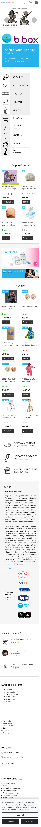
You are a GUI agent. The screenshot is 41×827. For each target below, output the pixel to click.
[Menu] (36, 3)
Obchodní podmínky (10, 790)
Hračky (8, 701)
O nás (5, 786)
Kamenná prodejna (10, 795)
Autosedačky (10, 692)
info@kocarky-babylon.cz (13, 757)
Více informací (23, 809)
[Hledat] (25, 3)
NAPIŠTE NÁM (8, 764)
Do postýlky (10, 699)
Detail (25, 202)
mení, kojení (7, 726)
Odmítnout (10, 822)
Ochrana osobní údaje (11, 793)
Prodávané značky (9, 783)
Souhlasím (29, 822)
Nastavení (20, 815)
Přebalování (10, 697)
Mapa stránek (8, 797)
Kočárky (8, 690)
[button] (5, 20)
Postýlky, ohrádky (12, 694)
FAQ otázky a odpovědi (11, 788)
